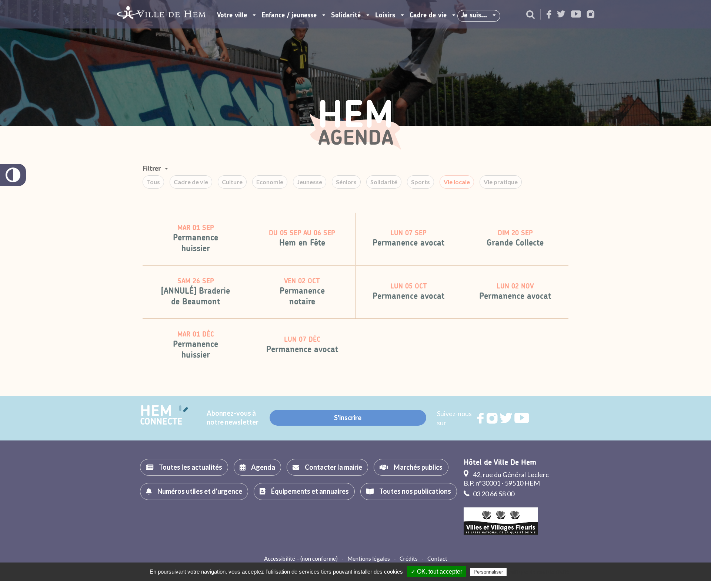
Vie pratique (501, 181)
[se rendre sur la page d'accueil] (161, 14)
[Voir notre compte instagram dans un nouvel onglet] (591, 15)
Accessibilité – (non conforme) (301, 558)
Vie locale (457, 181)
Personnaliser (488, 572)
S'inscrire (347, 417)
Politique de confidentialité (538, 572)
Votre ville (232, 15)
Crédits (409, 558)
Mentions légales (368, 558)
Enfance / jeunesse (289, 15)
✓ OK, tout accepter (436, 571)
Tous (153, 181)
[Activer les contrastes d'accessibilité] (13, 175)
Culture (232, 181)
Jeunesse (309, 181)
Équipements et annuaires (310, 491)
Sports (420, 181)
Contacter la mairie (333, 467)
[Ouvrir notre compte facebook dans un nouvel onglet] (549, 15)
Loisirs (385, 15)
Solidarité (346, 15)
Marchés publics (418, 467)
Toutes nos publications (415, 491)
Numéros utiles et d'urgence (199, 491)
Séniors (346, 181)
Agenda (263, 467)
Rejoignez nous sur (481, 418)
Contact (437, 558)
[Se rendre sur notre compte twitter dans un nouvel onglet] (561, 14)
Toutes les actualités (190, 467)
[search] (530, 15)
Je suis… (474, 15)
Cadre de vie (428, 15)
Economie (269, 181)
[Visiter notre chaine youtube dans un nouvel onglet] (576, 14)
